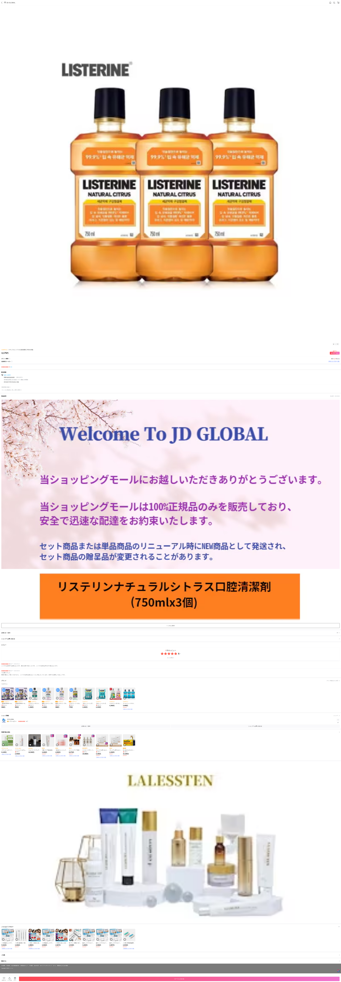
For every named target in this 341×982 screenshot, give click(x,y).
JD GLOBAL (11, 3)
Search (334, 3)
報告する (3, 961)
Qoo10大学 (36, 965)
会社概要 (3, 965)
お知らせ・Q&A (169, 632)
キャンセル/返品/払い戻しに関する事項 (11, 390)
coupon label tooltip (12, 361)
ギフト (15, 980)
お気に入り (4, 980)
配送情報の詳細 (5, 387)
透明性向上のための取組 (62, 965)
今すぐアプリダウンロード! (46, 965)
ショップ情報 (169, 715)
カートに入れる (179, 979)
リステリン (4, 349)
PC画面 (31, 965)
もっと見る (170, 657)
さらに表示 (171, 625)
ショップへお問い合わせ (171, 638)
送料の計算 (19, 377)
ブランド (169, 680)
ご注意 (3, 955)
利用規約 (8, 965)
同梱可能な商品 (5, 732)
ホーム (54, 965)
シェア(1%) (9, 980)
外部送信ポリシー (24, 965)
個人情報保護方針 (15, 965)
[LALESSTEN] (170, 841)
